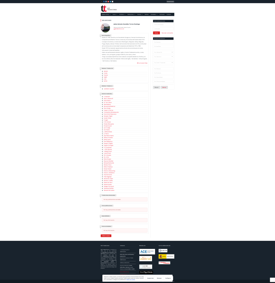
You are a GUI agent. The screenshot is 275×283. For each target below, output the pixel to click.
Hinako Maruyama (109, 124)
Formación (161, 14)
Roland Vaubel (108, 184)
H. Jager (106, 120)
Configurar (168, 278)
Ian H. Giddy (107, 128)
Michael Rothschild (109, 163)
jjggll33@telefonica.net (118, 28)
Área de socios (170, 1)
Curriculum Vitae (142, 63)
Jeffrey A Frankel (108, 137)
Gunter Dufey (107, 118)
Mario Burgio (107, 159)
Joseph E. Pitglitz (108, 143)
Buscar (156, 87)
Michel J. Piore (107, 165)
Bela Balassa (107, 104)
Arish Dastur (107, 100)
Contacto (169, 14)
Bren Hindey (107, 108)
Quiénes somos (105, 14)
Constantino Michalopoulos (111, 112)
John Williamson (108, 141)
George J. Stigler (108, 116)
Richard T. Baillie (108, 180)
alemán (106, 71)
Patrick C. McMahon (109, 173)
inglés (105, 77)
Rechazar (159, 278)
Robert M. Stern (108, 182)
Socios (114, 14)
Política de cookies (130, 279)
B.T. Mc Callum (108, 102)
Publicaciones (130, 14)
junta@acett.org (123, 274)
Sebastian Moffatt (109, 188)
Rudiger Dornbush (109, 186)
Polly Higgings (108, 176)
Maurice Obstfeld (108, 161)
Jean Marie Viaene (109, 135)
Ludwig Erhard (108, 151)
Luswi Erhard (107, 153)
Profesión (121, 14)
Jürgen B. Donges (108, 145)
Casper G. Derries (108, 110)
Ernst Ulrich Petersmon (110, 114)
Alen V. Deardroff (108, 98)
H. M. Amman (107, 122)
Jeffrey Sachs (107, 139)
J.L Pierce (106, 133)
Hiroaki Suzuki (108, 126)
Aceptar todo (150, 278)
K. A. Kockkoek (108, 147)
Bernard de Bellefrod (109, 106)
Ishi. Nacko (107, 130)
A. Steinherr (107, 96)
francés (106, 75)
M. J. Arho (106, 157)
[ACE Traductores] (109, 8)
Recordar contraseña (167, 33)
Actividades (153, 14)
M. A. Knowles (107, 155)
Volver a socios (106, 235)
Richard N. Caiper (108, 178)
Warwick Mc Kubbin (109, 190)
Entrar (156, 33)
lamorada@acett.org (124, 271)
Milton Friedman (108, 167)
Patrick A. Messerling (109, 171)
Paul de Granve (108, 174)
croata (105, 73)
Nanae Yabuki (107, 169)
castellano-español (109, 89)
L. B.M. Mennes (108, 149)
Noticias (147, 14)
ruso (105, 79)
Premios (139, 14)
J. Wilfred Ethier (108, 132)
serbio (105, 81)
